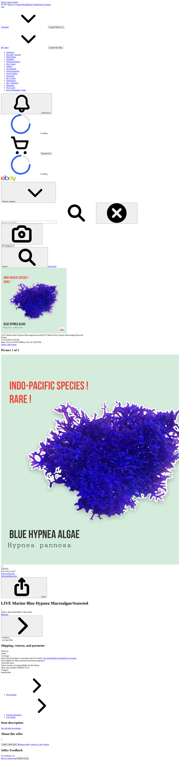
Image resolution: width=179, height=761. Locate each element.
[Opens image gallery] (2, 566)
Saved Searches (12, 71)
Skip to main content (9, 2)
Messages (10, 85)
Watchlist (10, 59)
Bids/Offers (11, 57)
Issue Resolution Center (16, 90)
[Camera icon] (21, 234)
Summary (10, 52)
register (19, 4)
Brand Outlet (32, 4)
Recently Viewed (13, 55)
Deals (24, 4)
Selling (9, 66)
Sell (2, 7)
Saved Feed (11, 69)
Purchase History (13, 62)
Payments (10, 76)
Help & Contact (44, 4)
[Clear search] (116, 213)
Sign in (10, 4)
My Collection (12, 83)
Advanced (52, 266)
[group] (89, 460)
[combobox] (29, 222)
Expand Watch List (56, 27)
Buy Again (10, 64)
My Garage (11, 78)
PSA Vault (10, 88)
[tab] (89, 663)
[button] (24, 257)
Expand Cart (46, 154)
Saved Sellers (11, 73)
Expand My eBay (55, 48)
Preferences (11, 80)
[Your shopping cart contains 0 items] (20, 153)
